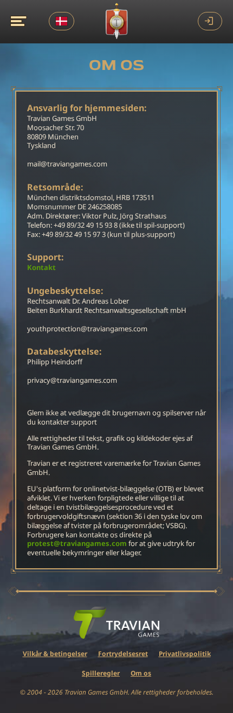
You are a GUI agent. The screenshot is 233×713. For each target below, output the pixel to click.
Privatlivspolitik (185, 653)
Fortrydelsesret (123, 653)
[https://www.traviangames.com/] (116, 623)
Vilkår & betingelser (55, 653)
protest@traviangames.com (77, 543)
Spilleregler (101, 673)
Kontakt (41, 267)
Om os (141, 673)
